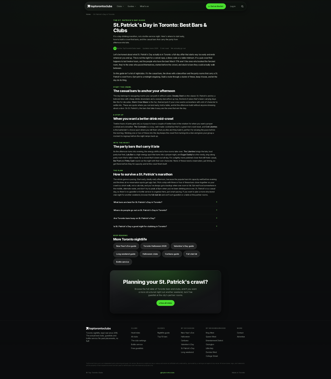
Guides (131, 6)
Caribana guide (172, 254)
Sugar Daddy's (187, 154)
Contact (240, 333)
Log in (233, 6)
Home (88, 14)
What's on (144, 6)
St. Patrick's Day (187, 348)
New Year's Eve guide (126, 246)
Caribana (185, 340)
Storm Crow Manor (140, 102)
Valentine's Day (187, 344)
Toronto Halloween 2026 (154, 246)
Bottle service (122, 262)
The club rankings (138, 340)
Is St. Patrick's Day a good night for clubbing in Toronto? (140, 226)
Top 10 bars (162, 337)
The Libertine (189, 151)
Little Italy (209, 348)
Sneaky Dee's (178, 96)
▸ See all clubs (165, 303)
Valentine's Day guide (184, 246)
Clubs (119, 6)
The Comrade (140, 127)
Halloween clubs (150, 254)
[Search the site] (242, 6)
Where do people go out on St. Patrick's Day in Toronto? (140, 210)
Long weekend (187, 352)
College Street (212, 356)
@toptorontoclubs (167, 372)
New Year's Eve (187, 333)
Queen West (211, 337)
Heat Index (135, 333)
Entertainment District (214, 340)
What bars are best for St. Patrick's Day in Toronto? (138, 202)
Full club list (191, 254)
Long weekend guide (125, 254)
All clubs (134, 337)
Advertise (241, 337)
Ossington (210, 344)
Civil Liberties (211, 127)
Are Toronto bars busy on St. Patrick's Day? (134, 218)
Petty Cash (130, 161)
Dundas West (211, 352)
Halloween (185, 337)
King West (210, 333)
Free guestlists (137, 348)
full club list (156, 195)
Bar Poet (117, 161)
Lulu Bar (129, 154)
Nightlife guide (163, 333)
